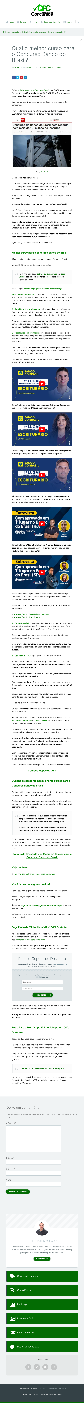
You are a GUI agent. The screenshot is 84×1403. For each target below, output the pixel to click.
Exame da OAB (25, 1318)
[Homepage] (42, 10)
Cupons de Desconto (52, 22)
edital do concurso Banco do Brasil (33, 90)
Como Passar (24, 1290)
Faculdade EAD (25, 1332)
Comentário (14, 1123)
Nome (10, 1158)
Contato (23, 22)
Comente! (30, 67)
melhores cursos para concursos (30, 940)
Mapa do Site (33, 1394)
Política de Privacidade (48, 1394)
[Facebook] (28, 1367)
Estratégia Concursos (47, 274)
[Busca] (76, 19)
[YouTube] (45, 1367)
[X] (37, 1367)
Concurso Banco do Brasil (50, 67)
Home (11, 22)
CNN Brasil (44, 172)
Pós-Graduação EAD (28, 1346)
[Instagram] (54, 1367)
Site (9, 1180)
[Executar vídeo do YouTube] (42, 384)
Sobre (34, 22)
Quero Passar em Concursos (27, 1388)
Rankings (22, 1304)
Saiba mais (40, 1259)
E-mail (11, 1169)
